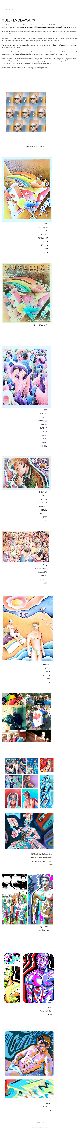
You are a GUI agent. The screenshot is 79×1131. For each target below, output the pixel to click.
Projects (9, 10)
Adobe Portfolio (43, 1127)
